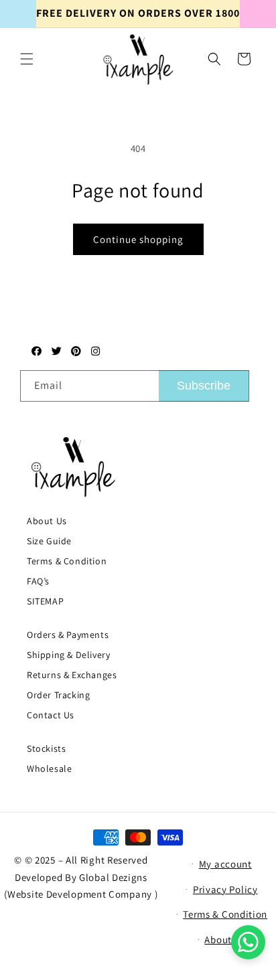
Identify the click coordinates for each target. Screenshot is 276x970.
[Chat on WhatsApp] (248, 942)
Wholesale (49, 768)
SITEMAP (45, 601)
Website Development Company (81, 894)
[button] (27, 59)
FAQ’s (38, 581)
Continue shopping (138, 239)
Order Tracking (58, 695)
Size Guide (49, 541)
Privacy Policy (225, 889)
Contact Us (50, 715)
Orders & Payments (68, 635)
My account (225, 864)
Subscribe (203, 385)
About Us (47, 521)
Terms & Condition (67, 561)
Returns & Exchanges (72, 675)
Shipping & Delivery (68, 655)
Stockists (46, 748)
